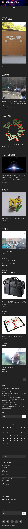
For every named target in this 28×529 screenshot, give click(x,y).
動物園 (4, 345)
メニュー (15, 7)
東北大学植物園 (7, 19)
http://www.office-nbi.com (16, 397)
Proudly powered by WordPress (9, 525)
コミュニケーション (8, 260)
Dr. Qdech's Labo (10, 2)
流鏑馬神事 (5, 75)
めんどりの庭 (6, 116)
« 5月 (7, 446)
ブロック (5, 190)
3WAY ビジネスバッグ (9, 272)
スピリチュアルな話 (8, 155)
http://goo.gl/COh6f (6, 407)
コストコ (5, 229)
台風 (3, 313)
